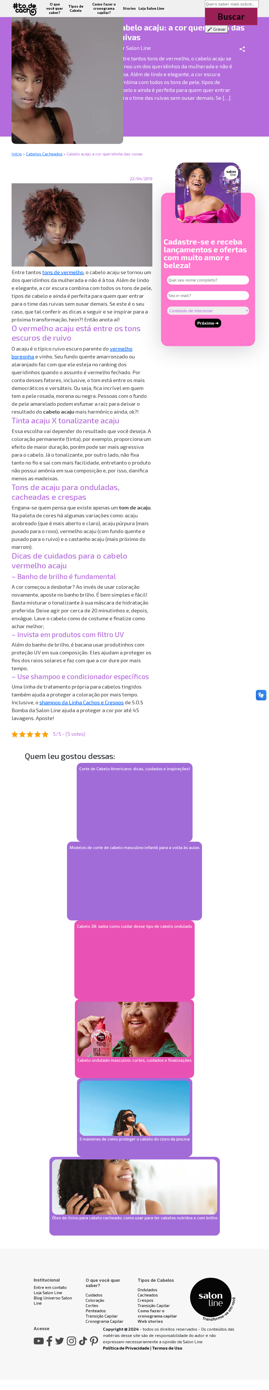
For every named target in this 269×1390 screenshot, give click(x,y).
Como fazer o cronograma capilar (157, 1313)
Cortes (92, 1305)
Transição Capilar (102, 1315)
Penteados (96, 1310)
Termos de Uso (167, 1347)
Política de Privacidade (126, 1347)
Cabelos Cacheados (44, 153)
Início (17, 153)
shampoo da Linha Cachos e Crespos (81, 702)
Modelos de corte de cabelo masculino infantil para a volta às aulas (134, 847)
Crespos (145, 1300)
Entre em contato (50, 1287)
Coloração (95, 1300)
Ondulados (147, 1289)
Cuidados (94, 1294)
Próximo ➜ (208, 322)
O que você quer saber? (54, 8)
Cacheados (148, 1294)
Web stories (150, 1321)
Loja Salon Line (151, 8)
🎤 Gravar (216, 29)
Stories (129, 8)
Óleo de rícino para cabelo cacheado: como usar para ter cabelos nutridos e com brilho (134, 1217)
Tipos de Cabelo (75, 8)
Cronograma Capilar (104, 1321)
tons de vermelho (63, 272)
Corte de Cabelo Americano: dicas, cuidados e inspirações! (134, 768)
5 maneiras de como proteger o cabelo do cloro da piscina (135, 1138)
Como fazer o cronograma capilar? (104, 8)
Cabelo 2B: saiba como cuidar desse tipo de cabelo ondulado (134, 926)
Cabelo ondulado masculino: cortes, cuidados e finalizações (134, 1060)
